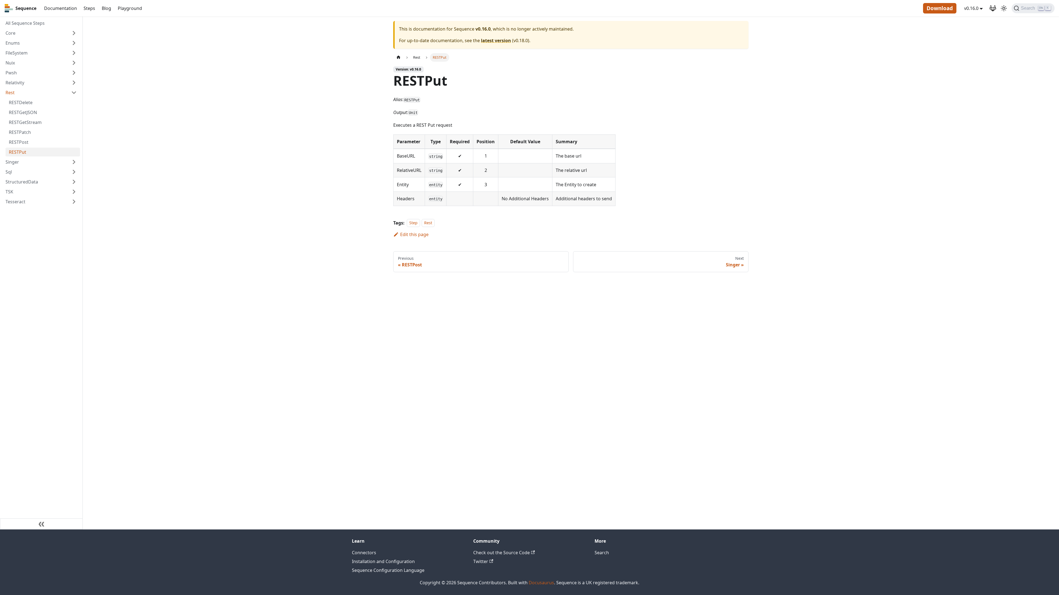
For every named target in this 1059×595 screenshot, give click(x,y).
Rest (10, 93)
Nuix (10, 63)
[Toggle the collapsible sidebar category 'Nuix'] (74, 62)
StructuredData (22, 182)
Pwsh (11, 73)
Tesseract (15, 202)
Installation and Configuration (383, 561)
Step (413, 223)
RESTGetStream (25, 122)
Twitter (480, 561)
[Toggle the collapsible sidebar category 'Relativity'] (74, 82)
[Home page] (398, 57)
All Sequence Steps (25, 23)
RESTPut (17, 152)
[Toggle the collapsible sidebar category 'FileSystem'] (74, 52)
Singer (12, 162)
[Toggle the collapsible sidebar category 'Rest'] (74, 92)
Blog (106, 8)
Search (602, 553)
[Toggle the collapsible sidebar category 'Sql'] (74, 171)
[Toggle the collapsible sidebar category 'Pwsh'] (74, 72)
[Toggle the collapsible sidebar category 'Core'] (74, 33)
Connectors (364, 553)
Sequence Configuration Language (388, 570)
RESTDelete (21, 102)
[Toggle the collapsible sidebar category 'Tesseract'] (74, 201)
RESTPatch (20, 132)
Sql (9, 172)
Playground (130, 8)
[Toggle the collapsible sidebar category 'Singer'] (74, 162)
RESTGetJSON (23, 112)
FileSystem (17, 53)
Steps (89, 8)
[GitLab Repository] (992, 8)
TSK (9, 192)
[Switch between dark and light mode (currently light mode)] (1003, 8)
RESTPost (18, 142)
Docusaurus (541, 583)
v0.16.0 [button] (971, 8)
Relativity (15, 83)
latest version (496, 40)
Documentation (60, 8)
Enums (13, 43)
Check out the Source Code (501, 553)
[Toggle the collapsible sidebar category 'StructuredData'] (74, 181)
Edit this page (414, 234)
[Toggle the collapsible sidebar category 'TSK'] (74, 191)
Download (940, 8)
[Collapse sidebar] (41, 523)
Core (10, 33)
